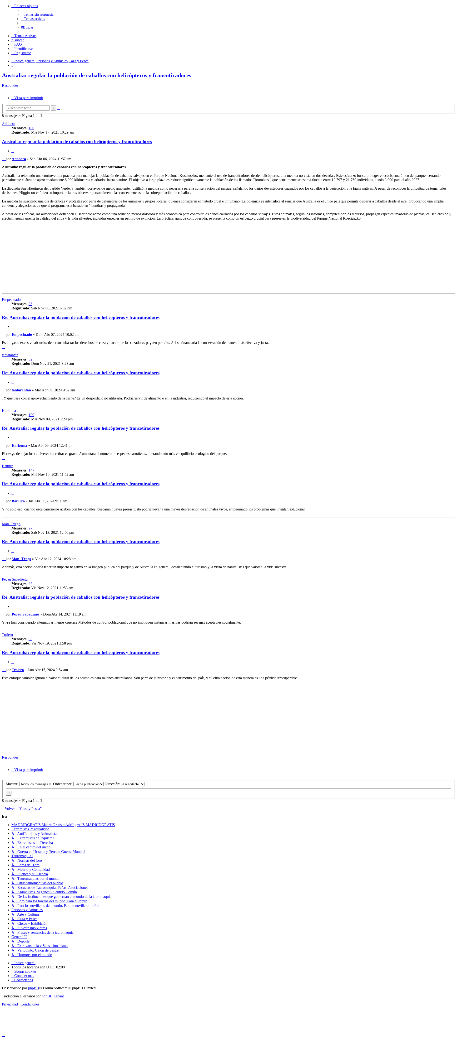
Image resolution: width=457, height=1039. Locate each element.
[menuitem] (37, 14)
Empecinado (11, 300)
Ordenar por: (63, 784)
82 (30, 359)
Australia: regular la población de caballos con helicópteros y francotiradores (96, 75)
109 (31, 415)
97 (30, 528)
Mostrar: (12, 784)
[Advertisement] (145, 258)
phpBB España (53, 996)
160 (31, 128)
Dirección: (112, 784)
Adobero (8, 124)
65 (30, 584)
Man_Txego (11, 524)
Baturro (7, 466)
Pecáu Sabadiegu (15, 579)
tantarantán (10, 355)
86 (30, 304)
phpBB (33, 988)
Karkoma (9, 411)
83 (30, 639)
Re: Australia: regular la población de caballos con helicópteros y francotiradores (80, 317)
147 (31, 470)
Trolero (7, 635)
